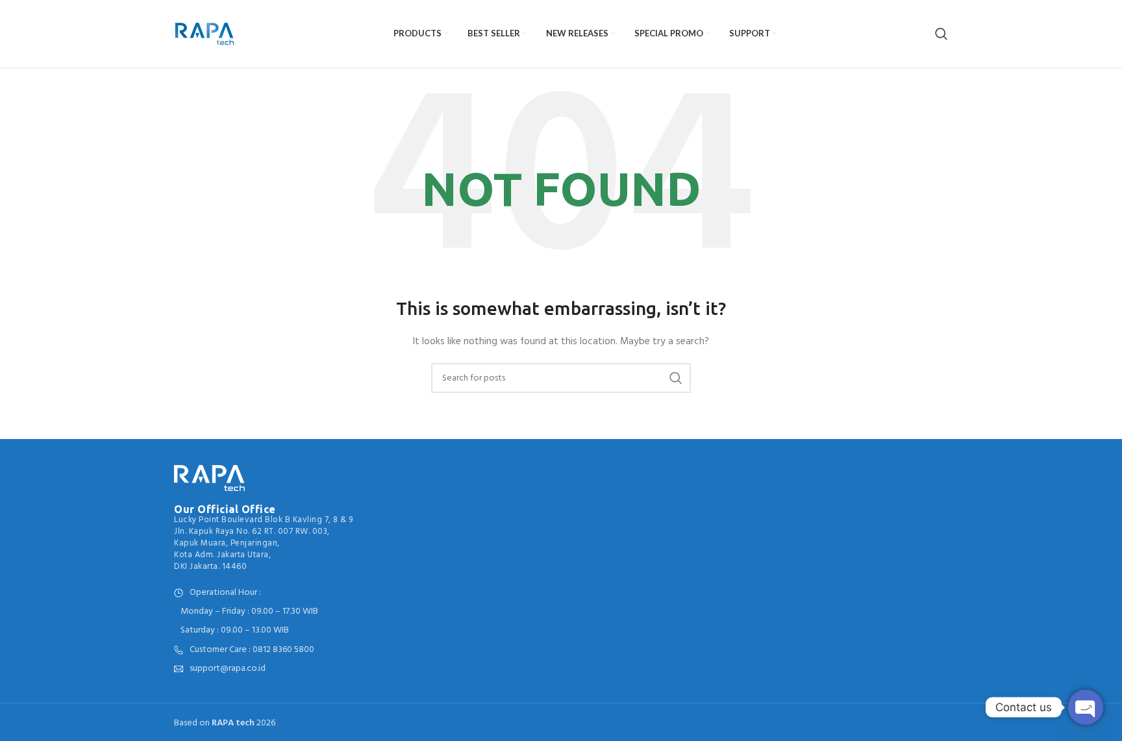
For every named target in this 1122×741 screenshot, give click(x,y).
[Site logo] (204, 34)
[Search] (941, 34)
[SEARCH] (676, 378)
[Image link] (209, 477)
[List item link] (263, 650)
